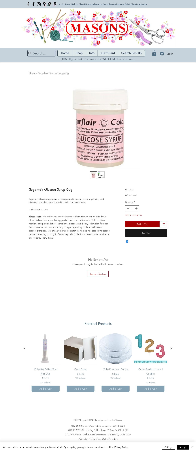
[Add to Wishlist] (164, 224)
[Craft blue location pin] (44, 4)
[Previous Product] (25, 348)
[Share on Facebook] (127, 241)
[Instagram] (38, 4)
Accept (182, 447)
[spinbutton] (132, 208)
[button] (154, 53)
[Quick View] (80, 348)
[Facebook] (28, 4)
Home (32, 73)
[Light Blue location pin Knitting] (49, 4)
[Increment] (137, 208)
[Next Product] (171, 348)
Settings (168, 447)
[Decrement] (128, 208)
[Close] (192, 447)
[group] (98, 363)
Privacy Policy (121, 447)
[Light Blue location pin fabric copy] (54, 4)
